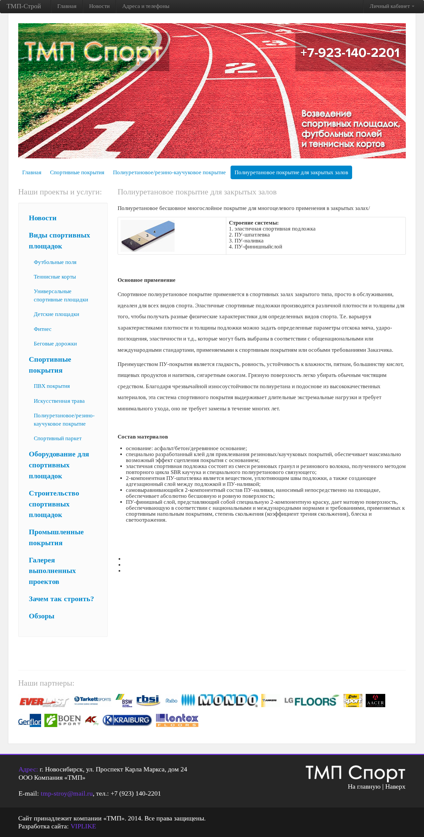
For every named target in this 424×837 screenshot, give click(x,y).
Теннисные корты (55, 277)
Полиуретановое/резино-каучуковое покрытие (169, 172)
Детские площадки (56, 314)
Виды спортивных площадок (59, 240)
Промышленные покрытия (56, 537)
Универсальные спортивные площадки (61, 295)
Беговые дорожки (55, 343)
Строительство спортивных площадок (54, 504)
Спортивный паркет (57, 438)
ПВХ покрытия (52, 386)
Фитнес (43, 329)
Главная (67, 6)
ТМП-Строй (24, 6)
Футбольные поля (55, 262)
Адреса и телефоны (145, 6)
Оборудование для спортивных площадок (59, 465)
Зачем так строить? (61, 599)
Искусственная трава (59, 401)
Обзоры (41, 616)
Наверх (395, 786)
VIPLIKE (83, 826)
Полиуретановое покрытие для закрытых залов (291, 172)
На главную (364, 786)
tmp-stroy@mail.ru (67, 793)
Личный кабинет (390, 6)
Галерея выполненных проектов (52, 571)
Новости (99, 6)
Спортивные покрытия (77, 172)
